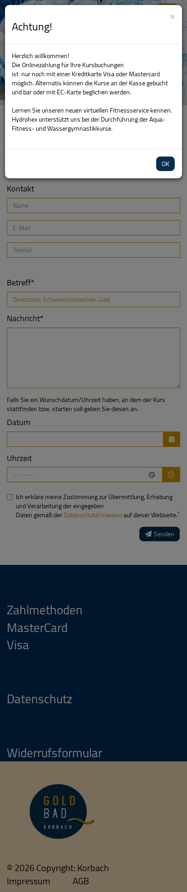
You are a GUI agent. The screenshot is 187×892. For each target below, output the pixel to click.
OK (165, 164)
